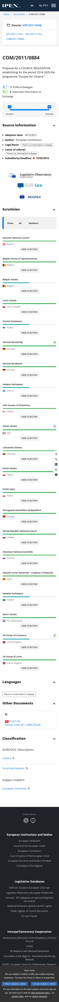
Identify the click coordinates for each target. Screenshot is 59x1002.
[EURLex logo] (29, 186)
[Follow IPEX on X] (26, 820)
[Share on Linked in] (56, 464)
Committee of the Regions (29, 865)
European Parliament (29, 840)
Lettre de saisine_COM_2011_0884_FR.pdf (23, 722)
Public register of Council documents (29, 910)
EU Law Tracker (29, 915)
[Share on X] (56, 459)
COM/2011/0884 (15, 39)
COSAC (29, 946)
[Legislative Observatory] (29, 175)
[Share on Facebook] (56, 454)
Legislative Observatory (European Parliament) (29, 892)
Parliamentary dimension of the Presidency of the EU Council (29, 939)
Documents (19, 14)
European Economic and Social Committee (29, 860)
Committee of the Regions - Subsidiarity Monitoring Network (29, 958)
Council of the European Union (29, 845)
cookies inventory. (40, 996)
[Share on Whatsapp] (56, 469)
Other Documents (17, 703)
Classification (14, 738)
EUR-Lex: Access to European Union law (29, 887)
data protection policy (40, 993)
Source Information (19, 125)
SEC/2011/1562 (33, 34)
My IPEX (43, 5)
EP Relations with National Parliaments (29, 951)
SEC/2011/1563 (14, 34)
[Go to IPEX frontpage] (11, 5)
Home (6, 14)
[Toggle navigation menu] (54, 5)
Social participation (13, 768)
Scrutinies (11, 209)
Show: (10, 223)
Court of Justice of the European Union (29, 855)
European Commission (29, 850)
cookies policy (17, 996)
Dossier (27, 25)
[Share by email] (56, 474)
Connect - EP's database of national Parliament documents (29, 899)
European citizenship (14, 788)
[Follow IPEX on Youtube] (33, 820)
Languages (11, 682)
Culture (6, 758)
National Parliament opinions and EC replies (29, 905)
